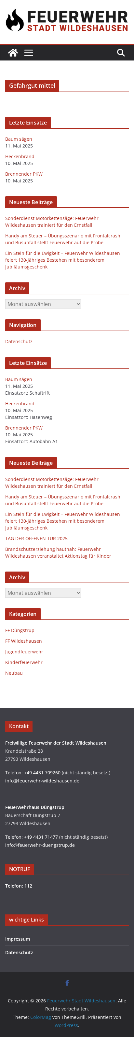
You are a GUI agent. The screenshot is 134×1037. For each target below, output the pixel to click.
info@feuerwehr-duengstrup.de (40, 845)
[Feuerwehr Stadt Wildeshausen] (13, 52)
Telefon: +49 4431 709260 (32, 773)
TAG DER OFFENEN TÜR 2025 (36, 538)
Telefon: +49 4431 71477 (31, 837)
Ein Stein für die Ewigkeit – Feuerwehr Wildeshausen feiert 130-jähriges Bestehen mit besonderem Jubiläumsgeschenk (62, 260)
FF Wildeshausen (23, 641)
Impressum (17, 939)
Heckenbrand (19, 156)
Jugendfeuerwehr (24, 652)
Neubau (14, 673)
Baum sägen (18, 139)
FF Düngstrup (19, 630)
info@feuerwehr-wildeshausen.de (42, 781)
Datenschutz (19, 341)
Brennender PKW (24, 174)
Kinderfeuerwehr (24, 662)
